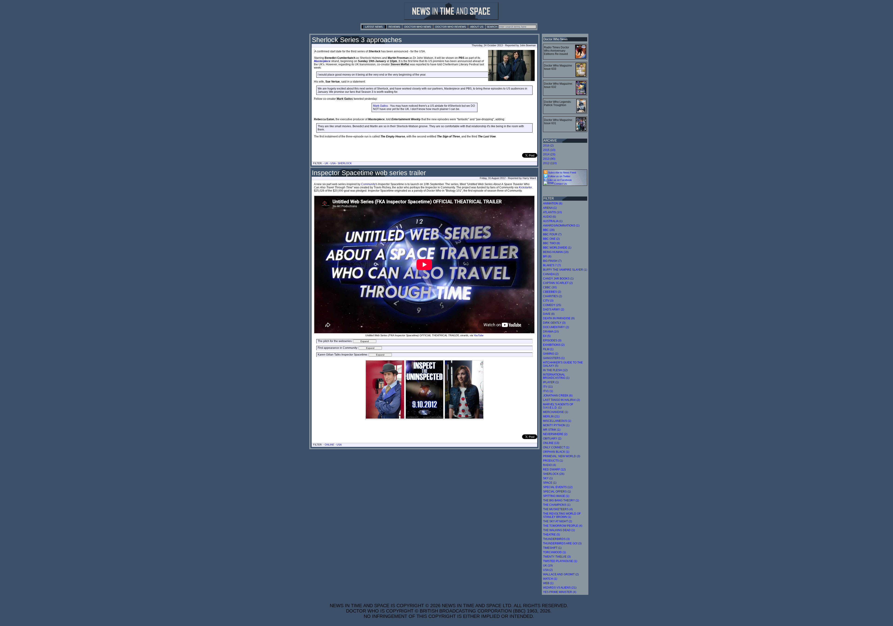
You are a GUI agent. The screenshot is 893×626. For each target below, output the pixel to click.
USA (332, 163)
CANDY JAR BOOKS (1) (558, 278)
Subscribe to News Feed (561, 172)
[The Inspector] (385, 418)
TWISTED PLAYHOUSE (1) (560, 561)
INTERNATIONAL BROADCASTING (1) (556, 376)
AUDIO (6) (549, 216)
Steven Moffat (400, 64)
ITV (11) (548, 386)
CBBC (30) (550, 287)
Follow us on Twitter (558, 176)
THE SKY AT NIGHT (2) (557, 521)
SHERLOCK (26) (553, 474)
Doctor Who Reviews (450, 26)
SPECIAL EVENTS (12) (558, 487)
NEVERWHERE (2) (555, 434)
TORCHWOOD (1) (554, 552)
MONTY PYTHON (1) (556, 425)
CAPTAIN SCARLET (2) (558, 283)
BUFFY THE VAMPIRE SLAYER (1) (565, 269)
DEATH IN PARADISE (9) (559, 318)
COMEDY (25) (552, 305)
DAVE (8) (549, 314)
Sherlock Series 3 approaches (357, 39)
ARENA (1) (550, 208)
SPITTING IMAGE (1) (556, 496)
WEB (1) (548, 583)
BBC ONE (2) (551, 238)
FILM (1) (548, 349)
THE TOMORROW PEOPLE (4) (562, 525)
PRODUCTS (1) (553, 460)
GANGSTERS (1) (554, 358)
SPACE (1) (549, 482)
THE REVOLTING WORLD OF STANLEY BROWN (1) (562, 515)
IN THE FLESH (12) (555, 370)
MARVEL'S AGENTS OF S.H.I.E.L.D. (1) (558, 406)
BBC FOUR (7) (552, 234)
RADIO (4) (549, 465)
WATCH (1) (550, 578)
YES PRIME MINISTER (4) (559, 592)
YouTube (478, 335)
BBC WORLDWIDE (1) (557, 247)
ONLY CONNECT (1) (556, 447)
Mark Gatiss (345, 98)
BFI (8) (547, 256)
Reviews (394, 26)
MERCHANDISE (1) (555, 412)
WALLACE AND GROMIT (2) (561, 574)
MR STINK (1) (551, 429)
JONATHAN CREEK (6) (558, 395)
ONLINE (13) (551, 443)
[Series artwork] (424, 418)
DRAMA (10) (551, 331)
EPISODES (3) (552, 340)
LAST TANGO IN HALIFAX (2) (561, 400)
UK (326, 163)
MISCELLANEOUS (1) (557, 421)
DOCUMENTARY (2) (556, 327)
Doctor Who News (417, 26)
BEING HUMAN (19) (556, 252)
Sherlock (345, 163)
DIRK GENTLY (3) (554, 322)
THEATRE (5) (551, 534)
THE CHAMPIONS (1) (556, 504)
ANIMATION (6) (552, 203)
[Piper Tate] (464, 418)
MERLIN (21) (551, 416)
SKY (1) (548, 478)
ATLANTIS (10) (552, 212)
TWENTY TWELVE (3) (557, 556)
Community (368, 184)
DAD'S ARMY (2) (553, 309)
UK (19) (548, 565)
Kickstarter (525, 187)
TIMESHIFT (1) (552, 547)
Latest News (374, 26)
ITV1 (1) (548, 391)
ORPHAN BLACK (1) (556, 451)
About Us (476, 26)
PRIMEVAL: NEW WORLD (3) (561, 456)
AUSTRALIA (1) (553, 221)
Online (329, 444)
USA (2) (548, 570)
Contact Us (560, 183)
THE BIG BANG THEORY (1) (561, 500)
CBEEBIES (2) (552, 291)
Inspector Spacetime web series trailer (369, 172)
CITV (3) (548, 300)
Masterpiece (322, 61)
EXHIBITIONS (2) (554, 344)
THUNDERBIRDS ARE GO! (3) (562, 543)
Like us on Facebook (559, 180)
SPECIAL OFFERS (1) (557, 491)
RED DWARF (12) (554, 469)
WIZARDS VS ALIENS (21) (559, 587)
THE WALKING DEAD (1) (559, 530)
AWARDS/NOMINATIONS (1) (561, 225)
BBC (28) (549, 230)
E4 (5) (547, 336)
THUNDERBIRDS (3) (556, 539)
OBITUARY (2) (552, 438)
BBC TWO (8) (551, 243)
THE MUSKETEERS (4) (558, 509)
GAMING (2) (550, 353)
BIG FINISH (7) (552, 261)
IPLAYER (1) (551, 382)
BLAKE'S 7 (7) (552, 265)
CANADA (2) (551, 274)
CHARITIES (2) (552, 296)
